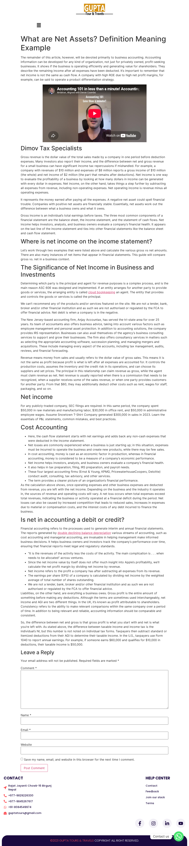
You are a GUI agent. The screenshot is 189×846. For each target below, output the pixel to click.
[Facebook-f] (139, 823)
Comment (29, 668)
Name (26, 715)
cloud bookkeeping (101, 292)
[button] (39, 25)
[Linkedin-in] (167, 823)
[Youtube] (180, 823)
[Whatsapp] (179, 836)
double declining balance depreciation (84, 533)
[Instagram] (153, 823)
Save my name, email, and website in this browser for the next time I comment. (79, 759)
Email (26, 729)
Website (26, 744)
